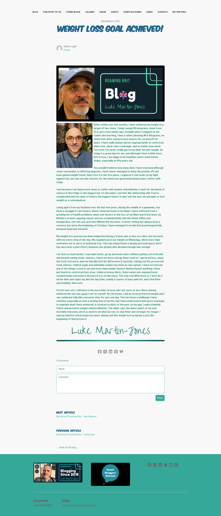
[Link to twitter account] (155, 465)
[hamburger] (20, 4)
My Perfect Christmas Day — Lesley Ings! (75, 434)
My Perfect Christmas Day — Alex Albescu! (76, 416)
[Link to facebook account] (149, 465)
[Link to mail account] (165, 465)
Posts (67, 50)
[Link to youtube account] (171, 465)
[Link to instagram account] (176, 465)
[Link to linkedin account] (160, 465)
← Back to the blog (66, 447)
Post (160, 397)
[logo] (110, 5)
